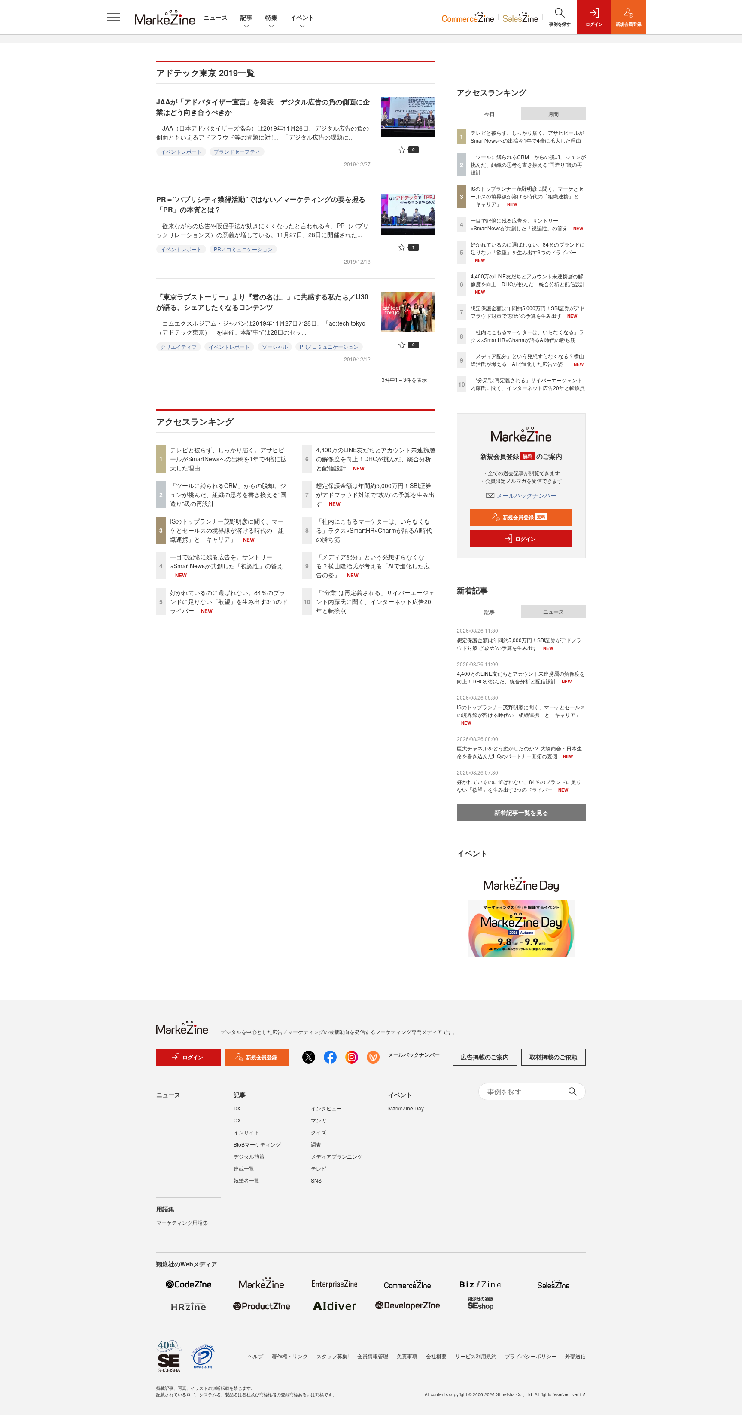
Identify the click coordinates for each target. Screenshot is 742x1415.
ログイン (525, 539)
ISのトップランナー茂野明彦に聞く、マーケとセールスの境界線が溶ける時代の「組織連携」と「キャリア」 (227, 530)
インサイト (246, 1132)
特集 (271, 17)
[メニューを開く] (113, 17)
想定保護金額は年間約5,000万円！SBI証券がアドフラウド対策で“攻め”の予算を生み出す (375, 494)
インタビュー (326, 1108)
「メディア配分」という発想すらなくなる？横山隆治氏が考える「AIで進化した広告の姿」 (373, 565)
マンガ (318, 1120)
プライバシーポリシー (530, 1356)
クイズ (318, 1132)
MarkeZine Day (406, 1108)
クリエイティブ (179, 346)
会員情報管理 (372, 1356)
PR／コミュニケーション (243, 249)
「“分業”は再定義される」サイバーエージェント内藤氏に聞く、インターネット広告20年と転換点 (375, 601)
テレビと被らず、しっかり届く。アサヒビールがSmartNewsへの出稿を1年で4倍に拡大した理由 (228, 458)
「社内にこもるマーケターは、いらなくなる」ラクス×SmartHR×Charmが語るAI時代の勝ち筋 (374, 530)
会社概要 (436, 1356)
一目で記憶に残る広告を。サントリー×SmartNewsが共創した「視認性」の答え (226, 561)
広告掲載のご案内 (485, 1056)
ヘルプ (255, 1356)
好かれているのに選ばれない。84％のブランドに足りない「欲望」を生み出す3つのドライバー (229, 601)
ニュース (216, 17)
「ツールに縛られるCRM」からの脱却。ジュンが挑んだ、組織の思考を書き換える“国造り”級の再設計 (228, 494)
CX (237, 1120)
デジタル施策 (249, 1156)
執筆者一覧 (246, 1180)
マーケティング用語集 (182, 1222)
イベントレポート (181, 151)
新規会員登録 (524, 517)
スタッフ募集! (332, 1356)
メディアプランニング (336, 1156)
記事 (246, 17)
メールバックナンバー (526, 495)
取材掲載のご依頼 (553, 1056)
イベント (302, 17)
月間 (553, 114)
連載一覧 (244, 1168)
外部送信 (575, 1356)
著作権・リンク (290, 1356)
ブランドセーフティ (237, 151)
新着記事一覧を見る (521, 812)
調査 (316, 1144)
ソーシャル (275, 346)
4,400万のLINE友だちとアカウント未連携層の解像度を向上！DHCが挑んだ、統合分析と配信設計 (375, 458)
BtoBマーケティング (257, 1144)
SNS (316, 1180)
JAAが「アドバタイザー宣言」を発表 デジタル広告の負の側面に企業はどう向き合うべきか (263, 107)
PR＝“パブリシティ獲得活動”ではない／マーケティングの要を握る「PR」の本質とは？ (260, 204)
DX (237, 1108)
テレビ (318, 1168)
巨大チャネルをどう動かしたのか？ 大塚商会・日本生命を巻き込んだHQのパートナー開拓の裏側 (519, 751)
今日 (489, 114)
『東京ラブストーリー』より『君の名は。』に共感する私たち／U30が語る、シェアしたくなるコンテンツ (262, 302)
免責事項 (407, 1356)
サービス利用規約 (475, 1356)
